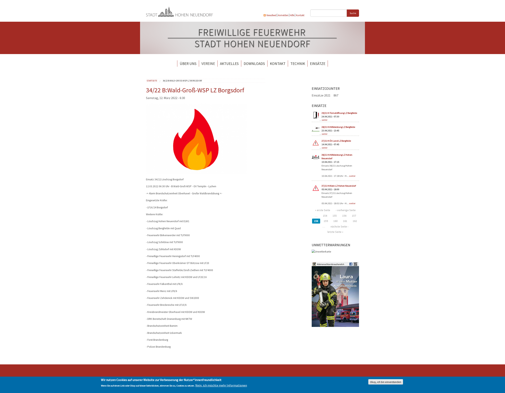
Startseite (152, 80)
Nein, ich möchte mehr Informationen (221, 385)
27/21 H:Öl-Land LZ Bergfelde (336, 140)
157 (354, 215)
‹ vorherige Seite (346, 210)
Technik (297, 63)
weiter (324, 120)
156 (344, 215)
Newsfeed (271, 15)
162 (355, 221)
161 (345, 221)
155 (335, 215)
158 (316, 221)
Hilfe (292, 15)
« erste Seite (322, 210)
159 (326, 221)
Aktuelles (229, 63)
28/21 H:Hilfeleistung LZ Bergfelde (338, 126)
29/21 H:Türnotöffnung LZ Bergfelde (339, 112)
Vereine (208, 63)
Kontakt (300, 15)
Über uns (188, 63)
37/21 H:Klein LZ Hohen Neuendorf (339, 185)
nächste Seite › (339, 226)
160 (335, 221)
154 (325, 215)
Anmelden (283, 15)
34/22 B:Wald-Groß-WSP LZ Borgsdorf (182, 80)
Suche (353, 13)
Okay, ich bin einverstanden (385, 382)
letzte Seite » (335, 232)
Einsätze (317, 63)
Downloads (254, 63)
